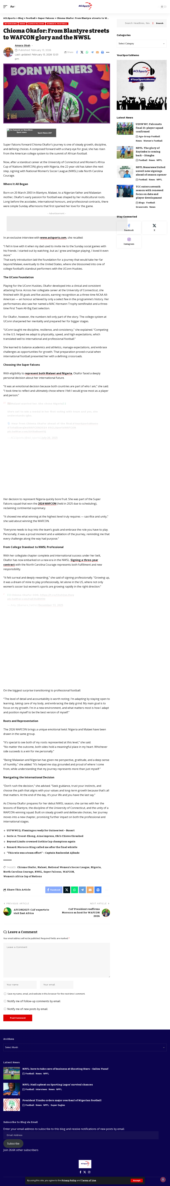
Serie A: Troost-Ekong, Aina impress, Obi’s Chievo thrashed (45, 836)
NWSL (38, 871)
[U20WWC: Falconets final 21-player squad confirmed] (125, 128)
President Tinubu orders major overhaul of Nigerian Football (61, 1100)
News (22, 24)
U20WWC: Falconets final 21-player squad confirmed (149, 128)
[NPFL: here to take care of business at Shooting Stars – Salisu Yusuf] (11, 1073)
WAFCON (68, 871)
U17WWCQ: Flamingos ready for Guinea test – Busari (41, 830)
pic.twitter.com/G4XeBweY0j (26, 431)
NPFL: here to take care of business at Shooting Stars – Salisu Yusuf (65, 1068)
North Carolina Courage (18, 871)
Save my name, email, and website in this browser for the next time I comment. (46, 993)
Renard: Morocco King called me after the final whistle (42, 847)
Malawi (42, 867)
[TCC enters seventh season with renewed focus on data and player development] (125, 191)
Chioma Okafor (26, 867)
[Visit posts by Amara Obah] (8, 52)
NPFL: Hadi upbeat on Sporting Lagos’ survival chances (57, 1084)
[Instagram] (129, 241)
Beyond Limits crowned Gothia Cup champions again (41, 841)
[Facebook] (129, 227)
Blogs (142, 202)
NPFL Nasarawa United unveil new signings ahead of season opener (151, 171)
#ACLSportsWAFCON (62, 427)
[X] (154, 227)
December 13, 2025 (50, 605)
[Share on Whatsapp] (87, 52)
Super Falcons (36, 24)
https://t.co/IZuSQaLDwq (57, 594)
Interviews (10, 24)
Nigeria (96, 867)
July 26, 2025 (50, 438)
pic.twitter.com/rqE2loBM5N (26, 598)
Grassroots (142, 207)
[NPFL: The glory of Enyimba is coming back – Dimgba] (125, 152)
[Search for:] (138, 23)
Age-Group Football (149, 136)
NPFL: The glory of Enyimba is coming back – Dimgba (148, 152)
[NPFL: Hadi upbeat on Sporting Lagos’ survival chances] (11, 1089)
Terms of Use (88, 1180)
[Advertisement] (67, 223)
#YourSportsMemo (85, 423)
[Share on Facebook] (77, 52)
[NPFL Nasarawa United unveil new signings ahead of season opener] (125, 171)
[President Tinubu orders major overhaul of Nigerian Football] (11, 1105)
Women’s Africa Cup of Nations (22, 876)
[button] (137, 1180)
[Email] (97, 52)
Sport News (43, 133)
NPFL (159, 160)
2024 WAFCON (47, 503)
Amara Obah (22, 45)
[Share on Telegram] (92, 52)
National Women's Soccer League (68, 867)
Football (143, 160)
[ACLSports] (85, 6)
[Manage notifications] (163, 1179)
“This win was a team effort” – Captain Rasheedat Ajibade (43, 852)
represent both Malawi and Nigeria (48, 373)
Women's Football (57, 24)
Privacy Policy (69, 1180)
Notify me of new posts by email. (27, 1009)
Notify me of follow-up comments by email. (34, 1001)
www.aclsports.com (53, 237)
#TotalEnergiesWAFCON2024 (27, 427)
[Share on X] (82, 52)
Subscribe (13, 1143)
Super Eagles (58, 1105)
